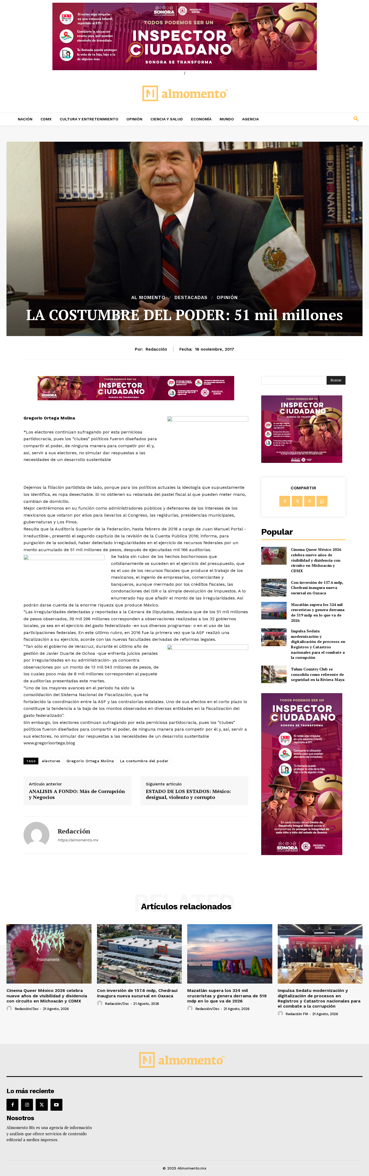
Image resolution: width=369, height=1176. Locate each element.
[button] (323, 119)
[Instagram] (27, 1105)
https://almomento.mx (78, 840)
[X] (297, 501)
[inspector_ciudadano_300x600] (301, 853)
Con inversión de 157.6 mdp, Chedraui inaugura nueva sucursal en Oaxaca (317, 587)
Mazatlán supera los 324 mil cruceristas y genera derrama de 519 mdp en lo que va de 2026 (317, 612)
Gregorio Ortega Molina (90, 761)
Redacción (156, 349)
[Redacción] (36, 835)
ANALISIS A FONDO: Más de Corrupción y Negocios (77, 794)
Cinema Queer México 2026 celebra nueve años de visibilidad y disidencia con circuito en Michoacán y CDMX (316, 560)
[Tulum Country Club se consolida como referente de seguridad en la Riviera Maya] (273, 674)
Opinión (227, 297)
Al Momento (148, 297)
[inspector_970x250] (184, 36)
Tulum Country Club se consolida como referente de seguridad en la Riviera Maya (317, 674)
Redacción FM (297, 1014)
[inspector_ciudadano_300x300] (301, 461)
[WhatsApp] (322, 501)
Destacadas (191, 297)
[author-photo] (10, 1009)
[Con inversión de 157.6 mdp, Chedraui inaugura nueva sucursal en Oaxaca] (273, 587)
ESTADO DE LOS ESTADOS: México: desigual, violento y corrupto (188, 794)
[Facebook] (284, 501)
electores (51, 761)
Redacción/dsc (27, 1009)
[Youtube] (56, 1105)
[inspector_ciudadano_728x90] (136, 398)
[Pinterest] (309, 501)
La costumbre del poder (144, 761)
